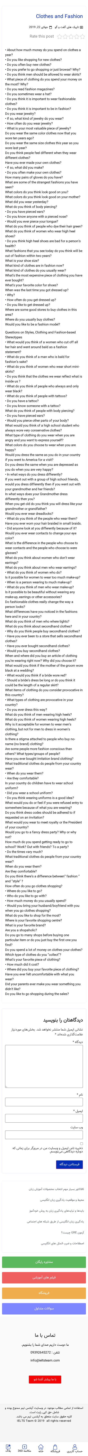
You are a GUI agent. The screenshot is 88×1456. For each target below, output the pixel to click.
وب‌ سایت (76, 1127)
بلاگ (8, 1451)
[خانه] (40, 1446)
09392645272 (40, 1352)
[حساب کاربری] (74, 1446)
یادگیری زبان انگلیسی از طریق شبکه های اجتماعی (55, 1222)
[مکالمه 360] (24, 1447)
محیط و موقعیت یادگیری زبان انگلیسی (62, 1200)
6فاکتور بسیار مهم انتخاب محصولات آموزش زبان (56, 1189)
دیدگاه (78, 1042)
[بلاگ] (8, 1447)
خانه (40, 1451)
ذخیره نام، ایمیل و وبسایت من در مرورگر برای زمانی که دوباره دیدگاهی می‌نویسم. (47, 1150)
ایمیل (78, 1111)
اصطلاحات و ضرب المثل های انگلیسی (62, 1243)
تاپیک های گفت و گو (67, 27)
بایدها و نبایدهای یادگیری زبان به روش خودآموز (56, 1211)
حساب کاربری (74, 1451)
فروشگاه (55, 1451)
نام (80, 1095)
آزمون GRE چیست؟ (72, 1233)
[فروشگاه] (55, 1446)
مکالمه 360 (24, 1451)
